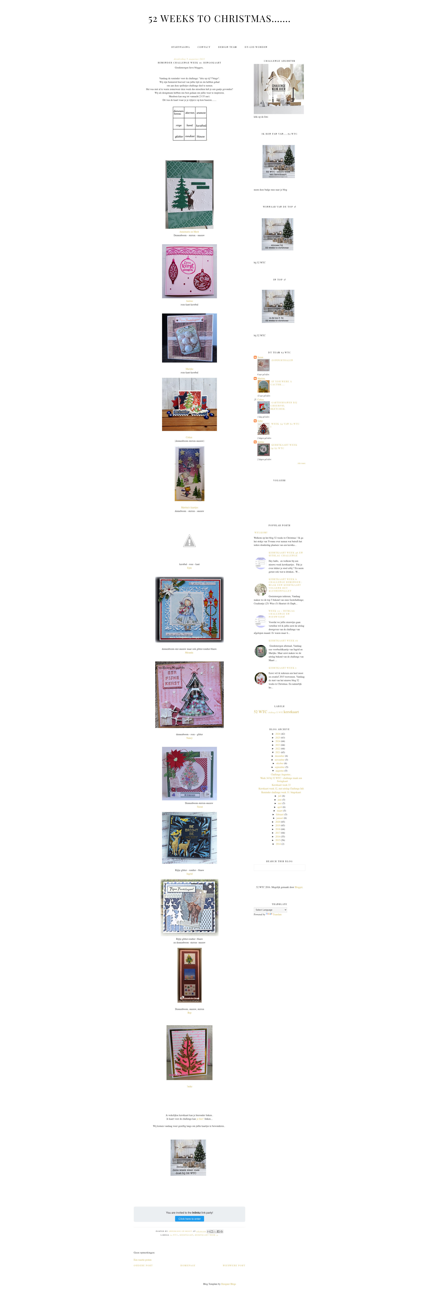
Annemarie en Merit (189, 231)
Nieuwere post (234, 1265)
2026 (277, 733)
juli (279, 795)
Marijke (189, 368)
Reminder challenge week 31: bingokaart (281, 792)
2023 (277, 745)
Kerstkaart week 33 (281, 784)
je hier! (200, 1118)
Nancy (189, 737)
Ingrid (190, 873)
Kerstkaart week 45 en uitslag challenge (286, 554)
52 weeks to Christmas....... (219, 18)
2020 (277, 821)
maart (279, 810)
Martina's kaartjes (189, 507)
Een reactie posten (142, 1259)
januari (279, 818)
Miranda (189, 652)
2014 (278, 843)
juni (280, 799)
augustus (280, 770)
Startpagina (180, 46)
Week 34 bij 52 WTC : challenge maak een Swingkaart (281, 779)
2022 (277, 748)
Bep (189, 1012)
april (279, 807)
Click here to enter (190, 1219)
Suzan (200, 806)
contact (204, 46)
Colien (189, 437)
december (279, 755)
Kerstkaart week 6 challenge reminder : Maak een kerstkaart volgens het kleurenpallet (285, 585)
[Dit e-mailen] (208, 1231)
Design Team (227, 46)
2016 (277, 836)
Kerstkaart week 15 (283, 640)
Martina (261, 378)
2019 (277, 825)
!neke (189, 1086)
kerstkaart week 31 (206, 1235)
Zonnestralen (282, 360)
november (279, 759)
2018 (277, 829)
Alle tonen (301, 463)
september (280, 767)
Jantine (189, 301)
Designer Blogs (228, 1284)
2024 (277, 741)
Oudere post (143, 1265)
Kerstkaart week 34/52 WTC (284, 446)
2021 (277, 752)
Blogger (298, 887)
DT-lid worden (256, 46)
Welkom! (261, 532)
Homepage (187, 1265)
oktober (279, 763)
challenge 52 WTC (275, 712)
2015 (277, 840)
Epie (189, 567)
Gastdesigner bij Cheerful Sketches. (284, 405)
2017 (277, 832)
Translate (277, 914)
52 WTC (174, 1235)
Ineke (260, 420)
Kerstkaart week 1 (283, 667)
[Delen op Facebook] (218, 1231)
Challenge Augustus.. (281, 774)
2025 (277, 737)
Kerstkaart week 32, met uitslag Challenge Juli (281, 788)
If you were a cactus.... (281, 383)
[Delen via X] (215, 1231)
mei (280, 803)
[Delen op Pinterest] (221, 1231)
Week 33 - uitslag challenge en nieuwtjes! (282, 613)
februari (280, 814)
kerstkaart (186, 1235)
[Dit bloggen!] (211, 1231)
